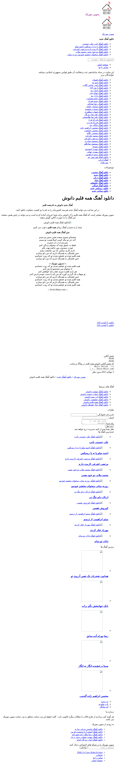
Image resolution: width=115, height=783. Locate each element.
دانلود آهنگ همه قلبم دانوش (95, 402)
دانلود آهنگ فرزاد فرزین (97, 122)
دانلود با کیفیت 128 (105, 322)
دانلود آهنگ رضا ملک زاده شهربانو (87, 734)
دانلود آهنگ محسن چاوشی (96, 130)
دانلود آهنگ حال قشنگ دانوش (94, 405)
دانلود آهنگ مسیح (100, 146)
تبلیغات (99, 755)
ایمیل (111, 417)
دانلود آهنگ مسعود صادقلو (96, 144)
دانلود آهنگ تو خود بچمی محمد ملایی (91, 52)
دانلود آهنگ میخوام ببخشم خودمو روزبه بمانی (87, 54)
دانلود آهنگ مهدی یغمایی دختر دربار (87, 737)
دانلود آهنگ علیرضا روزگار (96, 114)
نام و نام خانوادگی (105, 414)
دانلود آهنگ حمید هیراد (98, 101)
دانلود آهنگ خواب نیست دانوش (94, 394)
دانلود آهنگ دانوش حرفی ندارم (89, 729)
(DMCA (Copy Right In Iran (90, 752)
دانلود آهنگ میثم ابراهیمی (96, 154)
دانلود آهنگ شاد (101, 180)
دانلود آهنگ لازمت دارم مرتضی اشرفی (90, 49)
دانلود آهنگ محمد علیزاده (97, 136)
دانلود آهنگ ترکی (100, 177)
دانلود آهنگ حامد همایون (97, 98)
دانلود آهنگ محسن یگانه (97, 133)
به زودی (104, 701)
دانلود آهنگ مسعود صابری (96, 141)
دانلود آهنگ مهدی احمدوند (96, 149)
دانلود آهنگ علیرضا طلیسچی (95, 117)
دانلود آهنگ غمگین (100, 185)
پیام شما (110, 423)
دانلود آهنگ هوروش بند (98, 157)
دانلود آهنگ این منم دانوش (96, 397)
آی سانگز (104, 707)
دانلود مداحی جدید (100, 191)
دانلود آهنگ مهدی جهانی (97, 152)
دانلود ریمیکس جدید (99, 188)
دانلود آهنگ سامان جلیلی (97, 106)
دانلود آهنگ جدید (101, 175)
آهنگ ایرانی (103, 160)
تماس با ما (103, 67)
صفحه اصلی (102, 64)
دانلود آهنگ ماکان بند (98, 125)
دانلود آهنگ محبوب (99, 172)
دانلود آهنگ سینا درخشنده (96, 109)
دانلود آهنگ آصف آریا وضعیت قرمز (87, 732)
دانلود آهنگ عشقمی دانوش (96, 399)
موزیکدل (104, 162)
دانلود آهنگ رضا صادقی (97, 104)
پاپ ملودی (103, 704)
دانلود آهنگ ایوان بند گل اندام (90, 740)
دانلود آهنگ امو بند (100, 82)
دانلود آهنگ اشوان (100, 80)
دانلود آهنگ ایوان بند (99, 90)
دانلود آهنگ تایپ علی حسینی (95, 44)
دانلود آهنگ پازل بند (99, 96)
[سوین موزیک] (106, 14)
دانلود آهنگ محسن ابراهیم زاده (94, 128)
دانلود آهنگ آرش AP (99, 88)
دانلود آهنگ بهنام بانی (98, 93)
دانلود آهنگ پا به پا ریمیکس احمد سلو (91, 46)
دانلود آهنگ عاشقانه (99, 183)
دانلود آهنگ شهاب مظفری (96, 112)
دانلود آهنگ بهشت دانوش (97, 391)
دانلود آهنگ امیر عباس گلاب (95, 85)
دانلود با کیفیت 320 (105, 325)
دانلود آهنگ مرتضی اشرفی (96, 138)
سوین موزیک (108, 34)
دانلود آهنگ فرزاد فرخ (98, 120)
